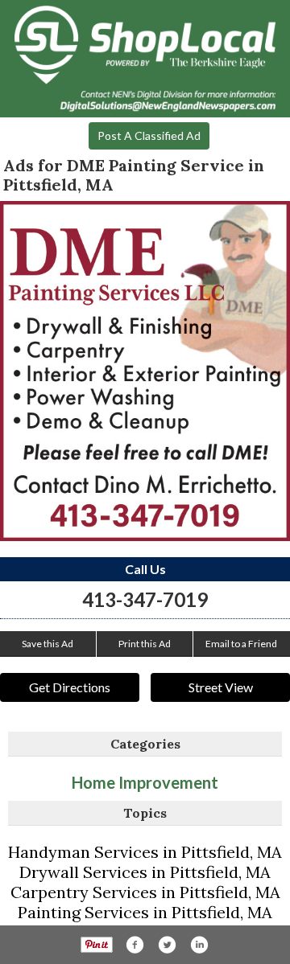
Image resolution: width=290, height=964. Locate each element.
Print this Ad (144, 644)
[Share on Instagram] (198, 944)
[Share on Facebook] (134, 944)
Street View (220, 687)
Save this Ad (47, 644)
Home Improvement (145, 782)
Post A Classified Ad (149, 135)
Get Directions (69, 687)
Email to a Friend (241, 644)
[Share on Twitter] (166, 944)
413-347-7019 (145, 599)
